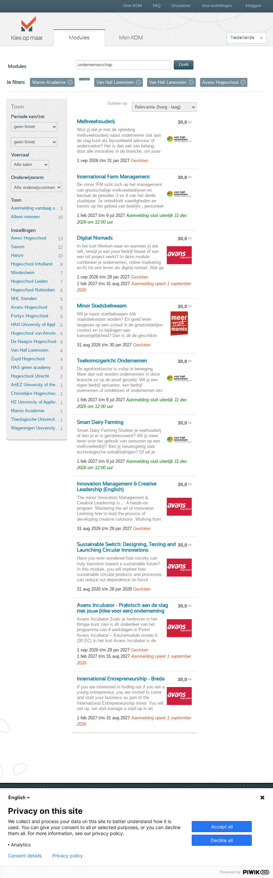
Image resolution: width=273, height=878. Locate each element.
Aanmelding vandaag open (35, 208)
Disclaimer (181, 6)
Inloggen (253, 6)
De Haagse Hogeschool (33, 341)
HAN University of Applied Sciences (35, 324)
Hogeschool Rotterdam (33, 289)
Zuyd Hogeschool (28, 358)
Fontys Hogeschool (29, 315)
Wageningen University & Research (35, 428)
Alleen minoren (25, 216)
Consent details (25, 855)
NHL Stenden (24, 298)
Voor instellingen (217, 6)
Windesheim (23, 272)
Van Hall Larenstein (29, 350)
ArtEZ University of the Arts (35, 384)
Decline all (222, 840)
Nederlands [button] (242, 37)
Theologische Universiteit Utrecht (35, 419)
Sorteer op (117, 103)
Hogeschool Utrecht (30, 376)
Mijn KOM (131, 37)
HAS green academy (31, 367)
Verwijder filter (70, 82)
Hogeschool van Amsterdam (35, 333)
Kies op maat (27, 28)
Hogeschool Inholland (31, 264)
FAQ (156, 6)
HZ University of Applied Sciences (35, 402)
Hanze (17, 255)
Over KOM (132, 6)
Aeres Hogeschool (28, 238)
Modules (79, 37)
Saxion (17, 246)
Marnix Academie (27, 410)
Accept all (222, 826)
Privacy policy (67, 855)
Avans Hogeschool (29, 307)
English (17, 797)
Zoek (183, 65)
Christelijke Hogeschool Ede (35, 393)
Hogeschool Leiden (29, 281)
